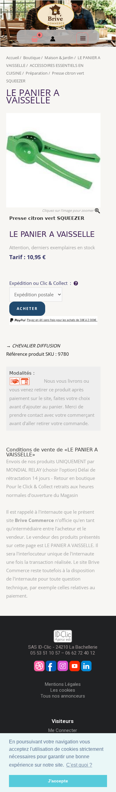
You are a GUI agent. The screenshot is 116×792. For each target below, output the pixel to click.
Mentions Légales (63, 684)
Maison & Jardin (59, 57)
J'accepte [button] (58, 780)
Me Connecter (62, 730)
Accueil (12, 57)
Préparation (37, 73)
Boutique (31, 57)
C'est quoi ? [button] (79, 765)
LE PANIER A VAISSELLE (32, 96)
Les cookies (62, 690)
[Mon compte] (52, 40)
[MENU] (82, 38)
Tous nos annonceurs (63, 696)
